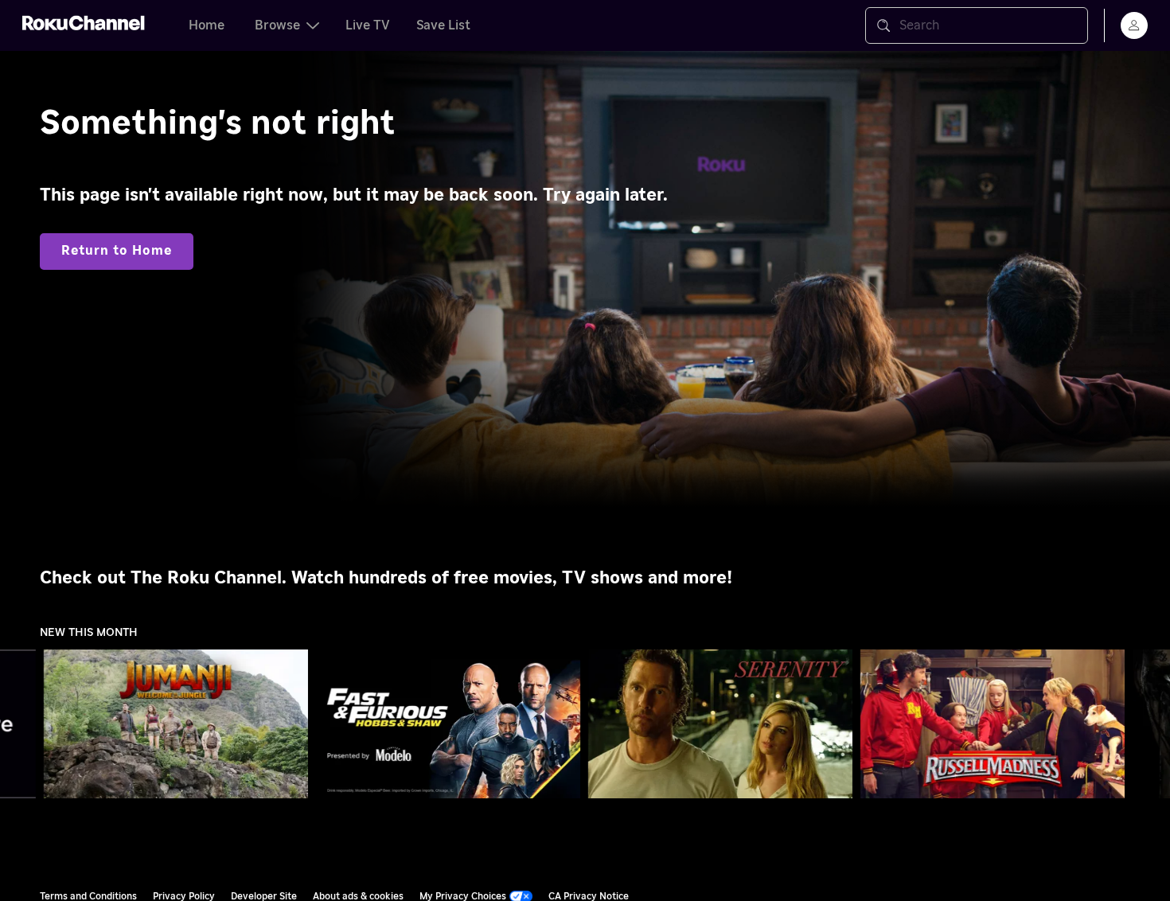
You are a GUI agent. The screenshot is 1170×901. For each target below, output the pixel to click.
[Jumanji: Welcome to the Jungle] (176, 724)
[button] (179, 723)
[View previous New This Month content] (20, 724)
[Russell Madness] (992, 724)
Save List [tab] (443, 25)
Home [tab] (206, 25)
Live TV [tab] (367, 25)
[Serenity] (720, 724)
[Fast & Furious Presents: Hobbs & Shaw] (448, 724)
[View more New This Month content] (1150, 724)
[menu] (1134, 25)
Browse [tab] (277, 25)
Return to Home (116, 250)
